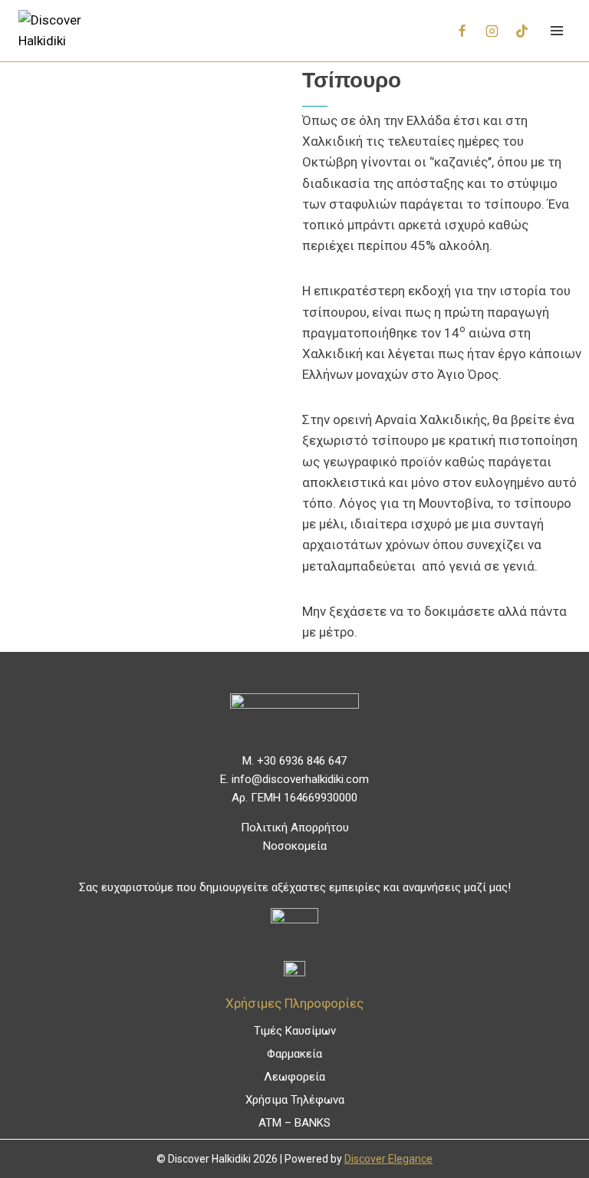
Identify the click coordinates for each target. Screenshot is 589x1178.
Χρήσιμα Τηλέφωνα (294, 1100)
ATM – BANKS (294, 1123)
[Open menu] (556, 30)
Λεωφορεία (294, 1077)
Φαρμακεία (294, 1054)
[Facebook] (462, 31)
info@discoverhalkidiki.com (300, 779)
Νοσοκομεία (295, 846)
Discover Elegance (388, 1159)
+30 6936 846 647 (302, 761)
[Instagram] (492, 31)
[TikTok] (521, 31)
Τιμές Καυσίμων (295, 1031)
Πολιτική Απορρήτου (295, 827)
